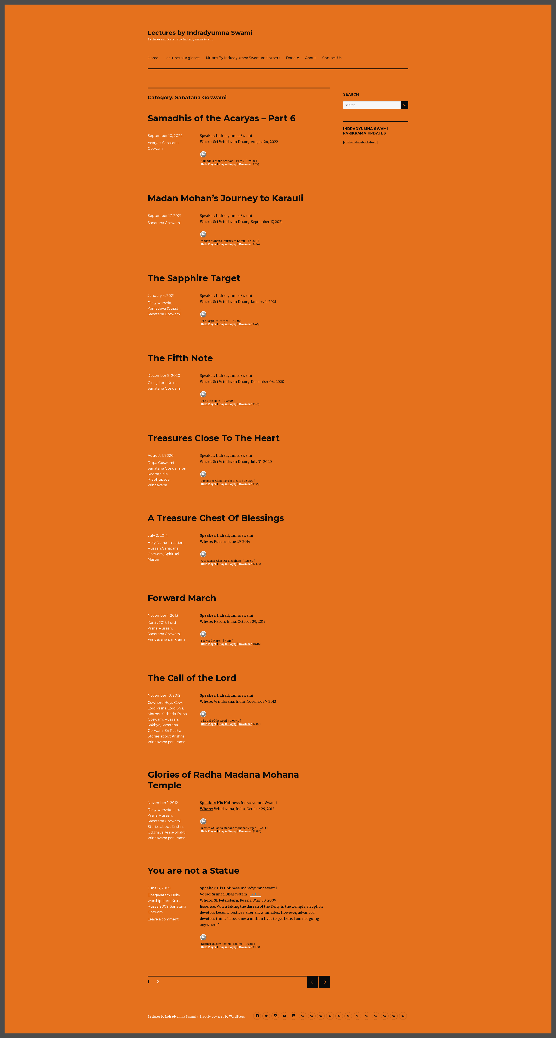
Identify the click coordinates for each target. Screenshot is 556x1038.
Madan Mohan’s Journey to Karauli (225, 198)
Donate (292, 58)
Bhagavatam (159, 895)
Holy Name (157, 543)
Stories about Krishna (166, 736)
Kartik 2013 (157, 623)
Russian (154, 548)
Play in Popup (228, 164)
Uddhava (156, 832)
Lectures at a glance (182, 58)
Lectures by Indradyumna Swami (200, 32)
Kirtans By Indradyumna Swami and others (243, 58)
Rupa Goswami (161, 463)
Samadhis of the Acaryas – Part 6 (222, 118)
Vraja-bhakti (175, 832)
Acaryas (154, 143)
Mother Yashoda (162, 714)
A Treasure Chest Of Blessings (216, 518)
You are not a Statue (194, 870)
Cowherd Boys (160, 703)
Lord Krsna (168, 383)
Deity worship (159, 303)
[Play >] (203, 154)
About (310, 58)
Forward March (182, 598)
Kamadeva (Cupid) (164, 308)
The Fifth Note (180, 358)
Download (245, 164)
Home (153, 58)
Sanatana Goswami (164, 223)
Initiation (175, 543)
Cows (178, 703)
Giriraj (152, 383)
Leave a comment (163, 919)
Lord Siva (175, 708)
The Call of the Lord (192, 678)
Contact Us (331, 58)
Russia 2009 (158, 906)
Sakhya (154, 725)
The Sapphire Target (194, 278)
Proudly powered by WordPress (222, 1016)
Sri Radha (173, 731)
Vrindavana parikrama (166, 639)
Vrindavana (157, 485)
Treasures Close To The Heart (214, 438)
